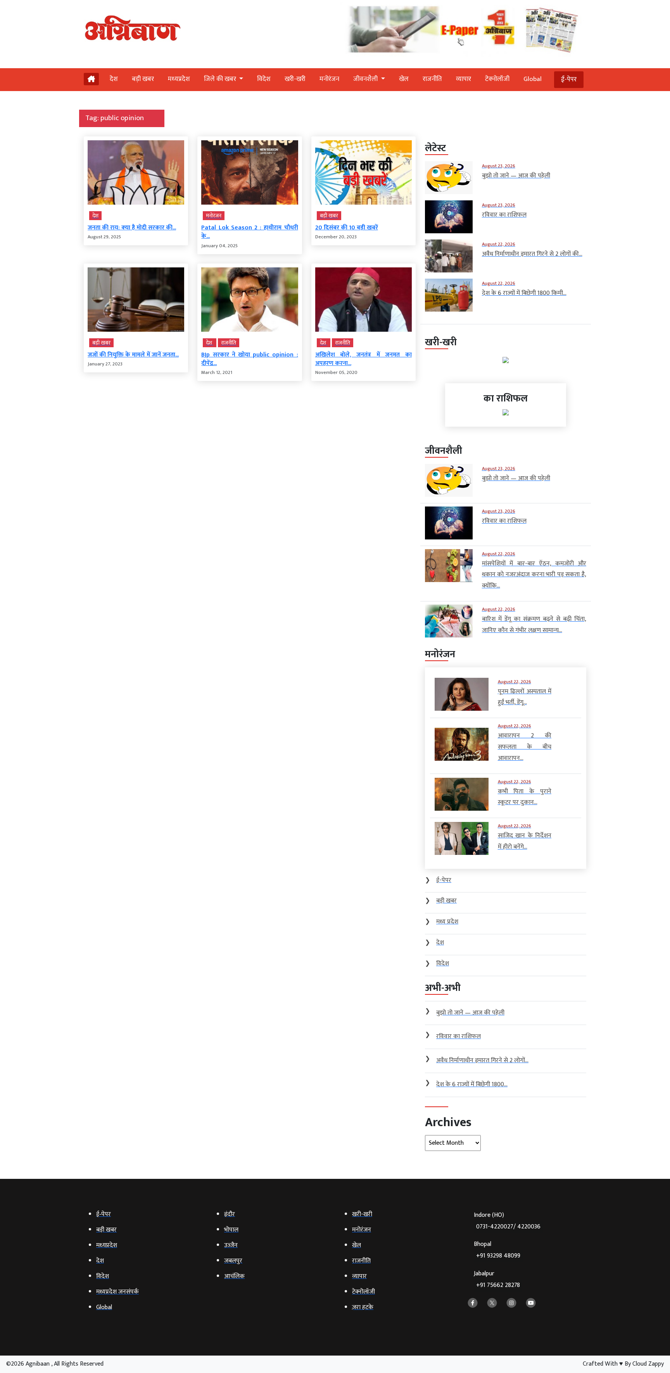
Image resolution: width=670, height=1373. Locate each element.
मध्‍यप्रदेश (179, 79)
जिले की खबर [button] (221, 79)
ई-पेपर (569, 79)
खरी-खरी (295, 79)
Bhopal (497, 1250)
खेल (404, 79)
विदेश (264, 79)
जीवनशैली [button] (366, 79)
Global (532, 79)
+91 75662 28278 (498, 1285)
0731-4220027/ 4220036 (508, 1226)
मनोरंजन (329, 79)
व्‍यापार (463, 79)
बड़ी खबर (143, 79)
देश (114, 79)
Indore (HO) (507, 1221)
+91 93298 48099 (498, 1256)
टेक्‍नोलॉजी (497, 79)
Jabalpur (497, 1279)
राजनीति (432, 79)
